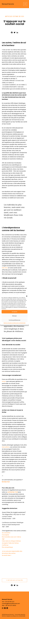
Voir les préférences (14, 320)
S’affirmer (5, 545)
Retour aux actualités (15, 580)
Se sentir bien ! (6, 555)
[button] (26, 296)
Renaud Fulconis (8, 4)
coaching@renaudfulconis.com (11, 603)
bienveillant (5, 447)
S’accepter (5, 535)
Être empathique (7, 547)
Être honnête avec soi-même (11, 537)
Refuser (14, 316)
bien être (5, 268)
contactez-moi (12, 492)
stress (4, 381)
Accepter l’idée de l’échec (10, 543)
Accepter (14, 311)
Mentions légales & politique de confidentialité (14, 323)
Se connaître (6, 533)
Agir (3, 539)
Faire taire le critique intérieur (11, 541)
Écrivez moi (6, 482)
